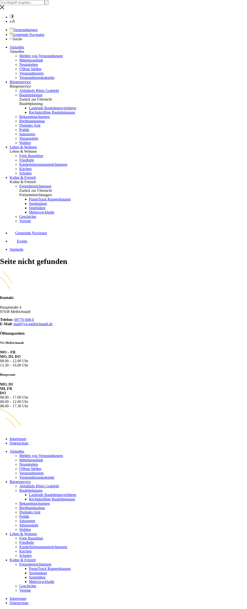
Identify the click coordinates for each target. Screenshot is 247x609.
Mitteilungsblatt (31, 60)
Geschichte (27, 217)
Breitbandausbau (32, 121)
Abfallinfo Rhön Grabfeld (39, 91)
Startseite (16, 249)
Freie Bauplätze (31, 156)
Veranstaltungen (31, 73)
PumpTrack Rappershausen (50, 199)
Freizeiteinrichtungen (35, 186)
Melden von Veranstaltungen (41, 56)
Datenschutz (19, 443)
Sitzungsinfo (28, 138)
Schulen (25, 173)
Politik (24, 130)
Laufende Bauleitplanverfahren (52, 108)
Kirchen (25, 169)
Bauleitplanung (30, 95)
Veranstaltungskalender (37, 78)
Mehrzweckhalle (41, 212)
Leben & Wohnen (23, 147)
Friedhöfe (26, 160)
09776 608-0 (24, 320)
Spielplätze (37, 208)
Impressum (18, 439)
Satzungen (27, 134)
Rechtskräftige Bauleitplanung (52, 112)
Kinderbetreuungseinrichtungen (43, 164)
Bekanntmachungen (34, 117)
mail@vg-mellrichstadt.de (33, 324)
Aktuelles (17, 47)
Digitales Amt (29, 125)
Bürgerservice (20, 82)
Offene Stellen (30, 69)
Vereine (25, 221)
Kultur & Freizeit (23, 177)
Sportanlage (38, 203)
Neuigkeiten (28, 64)
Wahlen (25, 143)
